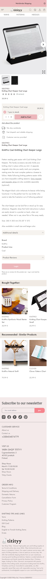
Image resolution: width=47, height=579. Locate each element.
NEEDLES (35, 14)
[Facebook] (9, 420)
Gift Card (5, 526)
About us (5, 433)
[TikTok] (20, 420)
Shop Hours (6, 474)
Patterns (20, 14)
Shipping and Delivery (10, 494)
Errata (4, 535)
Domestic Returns (8, 497)
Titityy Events (6, 477)
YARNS (6, 14)
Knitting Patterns (8, 523)
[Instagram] (3, 420)
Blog (3, 529)
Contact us (6, 436)
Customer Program (9, 506)
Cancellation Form (9, 500)
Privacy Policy (7, 503)
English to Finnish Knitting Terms (14, 532)
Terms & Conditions (9, 490)
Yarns (4, 519)
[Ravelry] (14, 420)
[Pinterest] (25, 420)
